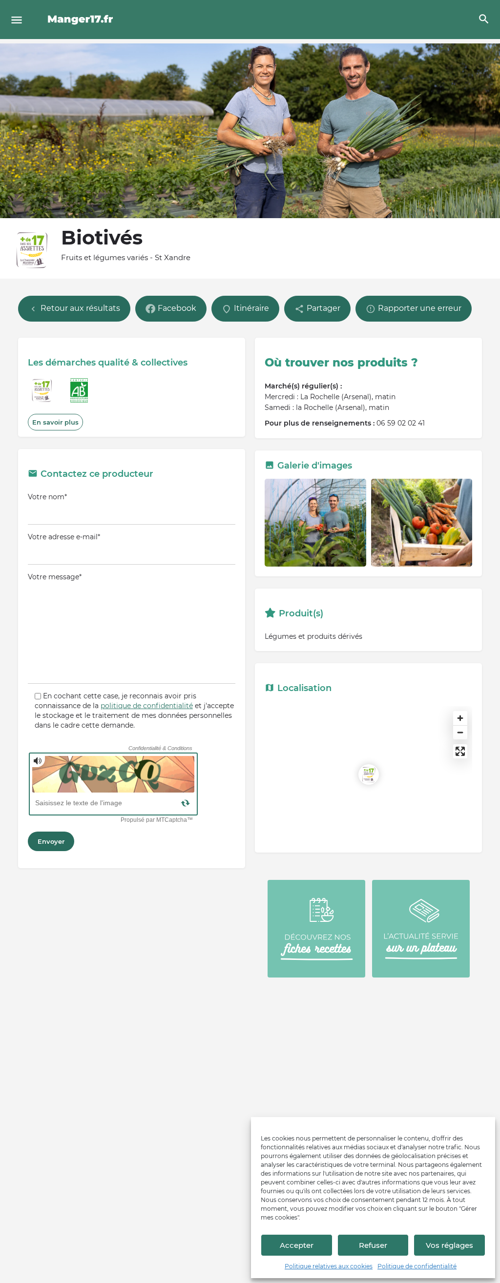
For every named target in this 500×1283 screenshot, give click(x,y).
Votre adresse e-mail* (64, 536)
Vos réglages (449, 1245)
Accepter (296, 1245)
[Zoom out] (460, 732)
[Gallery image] (315, 523)
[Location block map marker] (368, 774)
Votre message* (55, 576)
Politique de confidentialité (417, 1266)
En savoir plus (55, 422)
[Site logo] (82, 19)
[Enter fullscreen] (460, 751)
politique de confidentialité (147, 705)
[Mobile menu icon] (16, 19)
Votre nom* (47, 496)
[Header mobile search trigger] (484, 19)
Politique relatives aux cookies (329, 1266)
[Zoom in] (460, 718)
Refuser (373, 1245)
